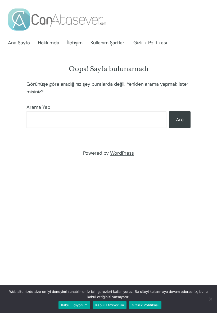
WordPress (122, 153)
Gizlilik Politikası (145, 305)
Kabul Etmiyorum (109, 305)
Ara (180, 119)
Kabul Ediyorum (74, 305)
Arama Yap (38, 107)
